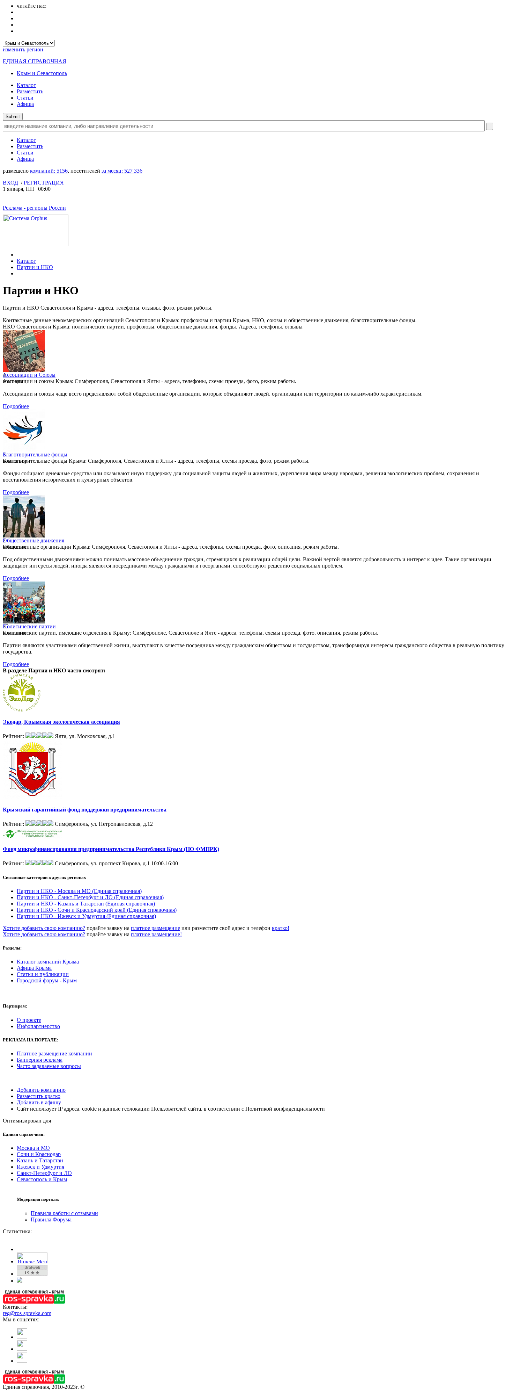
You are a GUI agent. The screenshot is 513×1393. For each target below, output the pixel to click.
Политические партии (29, 626)
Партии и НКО (35, 267)
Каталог (26, 85)
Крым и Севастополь (42, 73)
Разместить (30, 91)
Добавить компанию (41, 1090)
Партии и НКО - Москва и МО (79, 891)
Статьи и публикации (43, 974)
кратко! (280, 928)
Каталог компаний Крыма (48, 962)
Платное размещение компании (54, 1053)
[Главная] (19, 255)
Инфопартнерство (38, 1026)
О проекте (29, 1020)
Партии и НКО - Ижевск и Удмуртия (86, 916)
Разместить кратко (38, 1096)
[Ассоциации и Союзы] (24, 370)
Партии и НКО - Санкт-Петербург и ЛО (90, 897)
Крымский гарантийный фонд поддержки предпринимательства (84, 810)
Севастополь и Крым (42, 1179)
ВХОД (10, 183)
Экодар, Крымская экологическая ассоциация (61, 722)
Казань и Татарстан (40, 1160)
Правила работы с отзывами (64, 1213)
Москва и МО (33, 1148)
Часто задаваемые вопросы (49, 1066)
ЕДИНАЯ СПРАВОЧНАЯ (34, 61)
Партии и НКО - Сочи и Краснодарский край (97, 910)
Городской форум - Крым (47, 980)
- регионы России (34, 208)
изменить (23, 49)
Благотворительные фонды (35, 454)
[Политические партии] (24, 622)
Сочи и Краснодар (39, 1154)
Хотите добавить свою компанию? (44, 928)
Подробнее (16, 406)
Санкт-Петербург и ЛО (44, 1173)
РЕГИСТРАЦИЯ (44, 183)
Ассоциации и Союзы (29, 375)
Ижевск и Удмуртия (40, 1167)
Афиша (25, 104)
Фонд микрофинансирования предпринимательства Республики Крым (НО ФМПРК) (111, 849)
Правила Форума (51, 1219)
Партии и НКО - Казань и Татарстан (86, 904)
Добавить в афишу (39, 1102)
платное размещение (155, 928)
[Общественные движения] (24, 536)
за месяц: (122, 171)
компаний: (49, 171)
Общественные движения (33, 540)
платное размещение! (156, 934)
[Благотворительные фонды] (24, 450)
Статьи (25, 98)
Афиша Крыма (34, 968)
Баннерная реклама (39, 1060)
